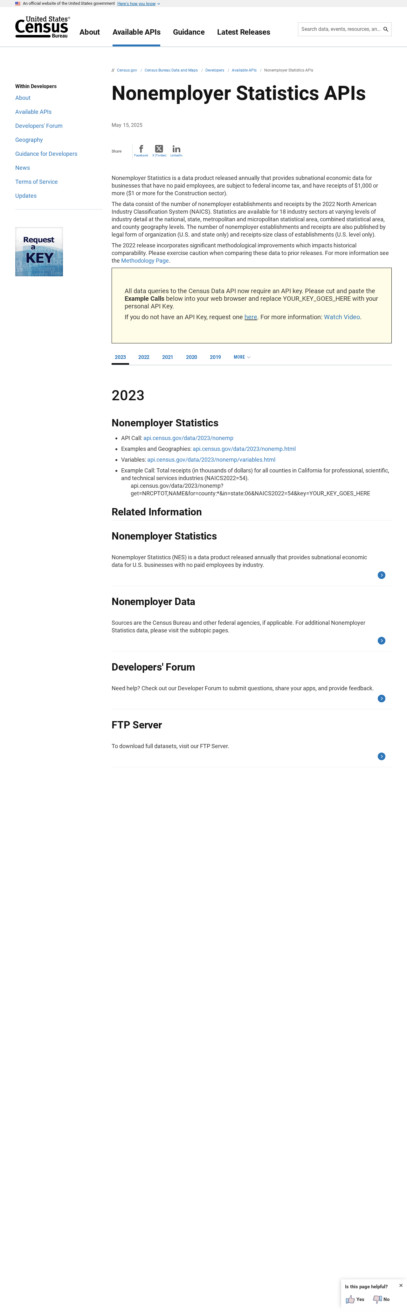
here (251, 317)
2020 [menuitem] (191, 357)
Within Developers (36, 86)
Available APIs (137, 32)
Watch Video (342, 317)
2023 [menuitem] (120, 357)
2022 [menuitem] (143, 357)
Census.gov (127, 70)
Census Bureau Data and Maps (172, 70)
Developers (215, 70)
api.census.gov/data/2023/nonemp (188, 438)
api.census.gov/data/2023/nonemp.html (244, 448)
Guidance (188, 32)
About (89, 32)
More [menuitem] (239, 357)
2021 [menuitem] (167, 357)
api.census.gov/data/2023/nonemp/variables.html (211, 459)
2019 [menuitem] (215, 357)
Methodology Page (145, 260)
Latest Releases (243, 32)
